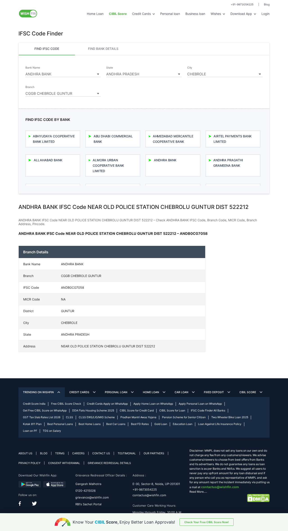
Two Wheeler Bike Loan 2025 (229, 417)
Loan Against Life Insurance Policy (219, 424)
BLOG (43, 453)
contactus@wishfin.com (149, 495)
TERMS (60, 453)
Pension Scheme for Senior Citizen (184, 417)
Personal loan (170, 14)
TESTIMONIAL (127, 453)
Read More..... (198, 491)
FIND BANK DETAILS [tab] (103, 49)
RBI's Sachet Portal (88, 504)
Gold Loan (160, 424)
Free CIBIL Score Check (66, 403)
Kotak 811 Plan (32, 424)
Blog (267, 4)
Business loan (195, 14)
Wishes (216, 14)
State (109, 67)
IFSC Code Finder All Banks (208, 410)
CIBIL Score (247, 392)
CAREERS (78, 453)
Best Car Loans (115, 424)
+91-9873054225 (242, 4)
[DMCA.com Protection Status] (258, 498)
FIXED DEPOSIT (214, 392)
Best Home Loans (90, 424)
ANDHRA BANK (165, 160)
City (189, 67)
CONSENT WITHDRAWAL (64, 463)
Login (265, 14)
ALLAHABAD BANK (48, 160)
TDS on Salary (52, 430)
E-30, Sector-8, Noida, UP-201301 (156, 484)
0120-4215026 (85, 490)
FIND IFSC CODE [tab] (46, 49)
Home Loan (95, 14)
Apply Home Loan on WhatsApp (153, 403)
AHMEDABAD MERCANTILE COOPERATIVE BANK (173, 138)
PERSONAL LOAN (116, 392)
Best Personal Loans (60, 424)
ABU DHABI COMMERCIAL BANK (113, 138)
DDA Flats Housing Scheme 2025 (93, 410)
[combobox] (63, 73)
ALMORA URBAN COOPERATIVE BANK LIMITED (108, 165)
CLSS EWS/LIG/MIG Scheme (97, 417)
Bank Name (32, 67)
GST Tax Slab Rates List (41, 417)
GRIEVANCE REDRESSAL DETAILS (109, 463)
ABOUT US (25, 453)
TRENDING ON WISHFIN (38, 392)
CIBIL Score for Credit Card (137, 410)
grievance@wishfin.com (92, 497)
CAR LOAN (181, 392)
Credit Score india (34, 403)
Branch (29, 87)
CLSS (69, 417)
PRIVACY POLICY (29, 463)
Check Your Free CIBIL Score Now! (206, 522)
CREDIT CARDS (79, 392)
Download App (241, 14)
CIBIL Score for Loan (172, 410)
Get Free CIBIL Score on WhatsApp (45, 410)
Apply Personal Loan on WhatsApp (200, 403)
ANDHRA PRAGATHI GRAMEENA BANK (228, 162)
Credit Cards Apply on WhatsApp (107, 403)
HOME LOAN (151, 392)
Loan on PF (30, 430)
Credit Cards (142, 14)
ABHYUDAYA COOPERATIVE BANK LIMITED (54, 138)
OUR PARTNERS (154, 453)
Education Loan (182, 424)
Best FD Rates (140, 424)
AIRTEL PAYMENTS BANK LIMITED (233, 138)
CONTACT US (101, 453)
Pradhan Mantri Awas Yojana (138, 417)
